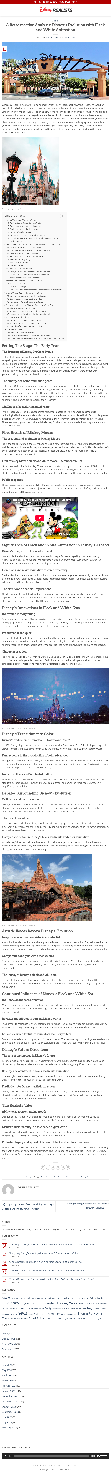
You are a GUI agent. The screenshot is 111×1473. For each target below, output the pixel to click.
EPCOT (13, 1308)
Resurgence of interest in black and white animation (30, 323)
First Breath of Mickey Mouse (19, 232)
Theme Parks (87, 1313)
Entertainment (86, 1303)
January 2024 (8, 1391)
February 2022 (9, 1427)
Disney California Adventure (30, 1304)
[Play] (5, 1456)
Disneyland (7, 1349)
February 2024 (9, 1385)
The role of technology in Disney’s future (26, 320)
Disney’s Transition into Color (19, 268)
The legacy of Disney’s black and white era (26, 302)
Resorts (43, 1314)
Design (4, 1304)
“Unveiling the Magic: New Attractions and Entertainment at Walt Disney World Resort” (53, 1244)
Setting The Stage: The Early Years (21, 220)
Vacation (81, 1318)
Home (35, 1465)
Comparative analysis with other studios (26, 299)
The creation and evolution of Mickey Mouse (27, 235)
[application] (55, 1456)
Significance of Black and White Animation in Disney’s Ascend (33, 244)
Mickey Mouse (7, 1314)
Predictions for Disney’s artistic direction (26, 326)
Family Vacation (52, 1308)
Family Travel (40, 1308)
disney (83, 1177)
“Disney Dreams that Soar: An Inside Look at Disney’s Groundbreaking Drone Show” (51, 1279)
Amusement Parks (22, 1298)
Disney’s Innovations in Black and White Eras (26, 256)
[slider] (104, 1455)
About (43, 1465)
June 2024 (7, 1365)
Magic (90, 1308)
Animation (49, 1298)
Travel (6, 1318)
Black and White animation (69, 1177)
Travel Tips (71, 1318)
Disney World (68, 1303)
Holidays (75, 1308)
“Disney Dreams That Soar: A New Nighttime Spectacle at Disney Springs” (46, 1262)
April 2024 (7, 1375)
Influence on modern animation (22, 308)
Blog (50, 1465)
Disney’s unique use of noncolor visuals (25, 247)
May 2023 (7, 1422)
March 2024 (8, 1380)
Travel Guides (49, 1319)
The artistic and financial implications (24, 253)
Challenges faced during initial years (24, 229)
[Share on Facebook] (48, 1167)
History (68, 1308)
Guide (62, 1308)
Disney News (8, 1338)
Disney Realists (68, 38)
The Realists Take (14, 329)
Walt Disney (104, 1319)
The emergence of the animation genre (25, 226)
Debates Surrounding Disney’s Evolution (24, 280)
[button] (3, 10)
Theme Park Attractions (69, 1314)
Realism (37, 1314)
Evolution (20, 1308)
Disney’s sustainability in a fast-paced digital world (30, 335)
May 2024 (7, 1370)
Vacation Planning (92, 1319)
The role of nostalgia (18, 287)
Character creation (17, 265)
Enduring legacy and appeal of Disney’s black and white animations (37, 338)
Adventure (8, 1298)
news (22, 1313)
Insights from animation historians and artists (28, 296)
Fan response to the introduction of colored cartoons (31, 274)
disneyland (49, 1303)
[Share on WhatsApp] (43, 1167)
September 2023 (10, 1411)
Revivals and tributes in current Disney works (28, 311)
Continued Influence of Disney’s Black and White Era (29, 305)
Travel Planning (60, 1319)
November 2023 (10, 1401)
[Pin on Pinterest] (63, 1167)
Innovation (83, 1308)
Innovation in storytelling (20, 259)
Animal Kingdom (38, 1298)
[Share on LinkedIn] (68, 1167)
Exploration (29, 1308)
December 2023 (10, 1396)
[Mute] (98, 1456)
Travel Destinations (19, 1318)
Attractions (69, 1298)
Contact (58, 1465)
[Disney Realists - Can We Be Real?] (55, 10)
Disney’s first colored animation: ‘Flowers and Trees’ (30, 271)
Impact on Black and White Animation (25, 277)
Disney (55, 21)
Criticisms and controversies (21, 284)
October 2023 (9, 1406)
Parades (30, 1314)
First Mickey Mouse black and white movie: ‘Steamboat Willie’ (34, 238)
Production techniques (19, 262)
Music (15, 1314)
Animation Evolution (49, 1177)
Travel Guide (36, 1318)
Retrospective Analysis (96, 1177)
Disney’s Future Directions (17, 317)
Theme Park (53, 1313)
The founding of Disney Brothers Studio (25, 223)
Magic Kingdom (100, 1308)
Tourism (100, 1314)
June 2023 (7, 1417)
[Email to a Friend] (58, 1167)
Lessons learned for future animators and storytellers (31, 314)
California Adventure (99, 1298)
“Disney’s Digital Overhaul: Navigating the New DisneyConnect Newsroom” (47, 1270)
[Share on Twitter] (53, 1167)
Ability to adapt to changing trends (24, 332)
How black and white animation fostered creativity (30, 250)
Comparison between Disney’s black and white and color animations (37, 289)
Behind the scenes (82, 1298)
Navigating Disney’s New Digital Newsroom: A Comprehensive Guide (43, 1253)
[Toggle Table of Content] (61, 216)
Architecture (59, 1298)
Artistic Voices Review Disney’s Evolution (24, 293)
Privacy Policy (71, 1465)
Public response (16, 241)
